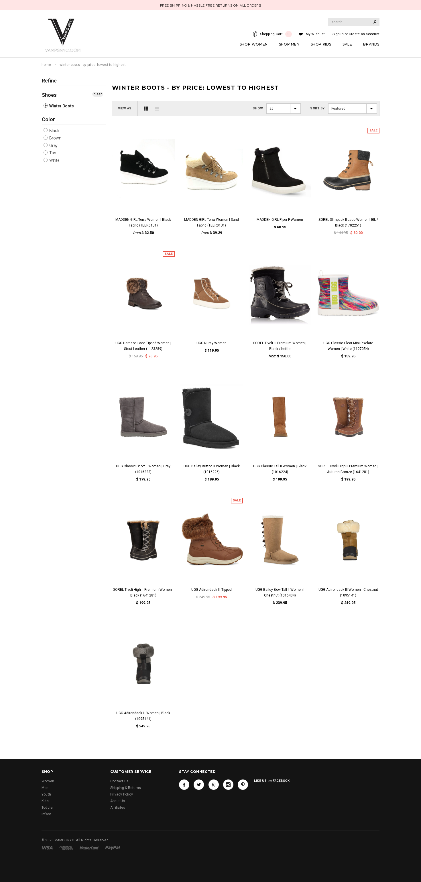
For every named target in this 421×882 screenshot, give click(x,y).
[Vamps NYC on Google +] (213, 784)
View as (125, 108)
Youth (46, 794)
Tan (52, 153)
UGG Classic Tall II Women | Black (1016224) (279, 469)
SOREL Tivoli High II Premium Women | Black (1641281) (143, 592)
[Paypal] (112, 848)
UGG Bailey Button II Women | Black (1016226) (212, 469)
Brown (54, 138)
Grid (146, 109)
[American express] (66, 848)
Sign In (338, 34)
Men (45, 788)
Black (53, 130)
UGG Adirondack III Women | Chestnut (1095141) (348, 592)
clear (98, 94)
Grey (53, 145)
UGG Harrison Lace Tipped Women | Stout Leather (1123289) (143, 346)
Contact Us (119, 781)
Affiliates (117, 808)
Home (46, 65)
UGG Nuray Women (211, 343)
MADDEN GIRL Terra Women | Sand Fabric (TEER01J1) (211, 222)
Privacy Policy (121, 794)
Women (48, 781)
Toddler (48, 808)
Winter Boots (61, 106)
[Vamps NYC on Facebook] (184, 784)
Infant (46, 814)
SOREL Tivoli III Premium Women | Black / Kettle (279, 346)
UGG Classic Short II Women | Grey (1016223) (143, 469)
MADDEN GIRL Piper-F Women (280, 220)
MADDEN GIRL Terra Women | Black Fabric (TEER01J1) (143, 222)
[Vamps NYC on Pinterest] (243, 784)
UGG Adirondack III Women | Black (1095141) (143, 716)
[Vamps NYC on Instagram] (228, 784)
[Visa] (47, 848)
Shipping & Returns (125, 788)
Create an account (364, 34)
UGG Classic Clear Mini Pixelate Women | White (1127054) (348, 346)
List (157, 109)
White (53, 160)
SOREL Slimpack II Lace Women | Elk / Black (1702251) (348, 222)
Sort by (317, 108)
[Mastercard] (89, 848)
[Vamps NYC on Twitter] (199, 784)
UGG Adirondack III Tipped (211, 590)
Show (258, 108)
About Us (117, 801)
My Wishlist (315, 34)
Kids (45, 801)
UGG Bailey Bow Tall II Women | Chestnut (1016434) (279, 592)
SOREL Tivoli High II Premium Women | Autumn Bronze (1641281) (348, 469)
